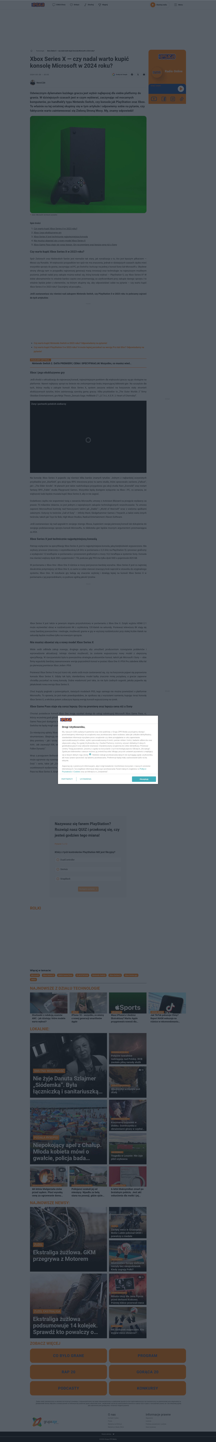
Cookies (77, 772)
